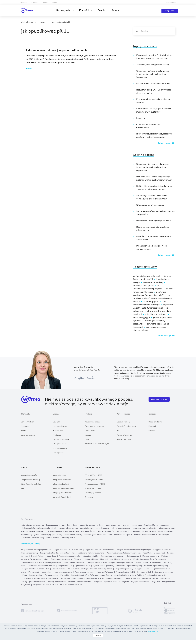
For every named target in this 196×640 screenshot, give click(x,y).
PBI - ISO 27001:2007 (93, 475)
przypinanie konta (55, 531)
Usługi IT (56, 422)
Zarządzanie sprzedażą (39, 559)
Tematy (42, 22)
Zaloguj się (171, 2)
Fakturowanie (160, 559)
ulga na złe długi (149, 531)
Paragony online (51, 575)
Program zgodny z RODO (95, 484)
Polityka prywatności (93, 493)
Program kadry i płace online (40, 572)
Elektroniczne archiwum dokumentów (115, 559)
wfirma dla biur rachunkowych (147, 276)
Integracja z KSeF (144, 572)
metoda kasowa (86, 528)
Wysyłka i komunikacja (140, 581)
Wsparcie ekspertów (29, 475)
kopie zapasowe (53, 525)
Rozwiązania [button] (63, 10)
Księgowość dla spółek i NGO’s (45, 585)
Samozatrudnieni (27, 422)
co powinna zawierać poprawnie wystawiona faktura (152, 298)
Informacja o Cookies (93, 488)
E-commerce (58, 431)
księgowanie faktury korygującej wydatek (39, 528)
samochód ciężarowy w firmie (91, 525)
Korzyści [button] (84, 10)
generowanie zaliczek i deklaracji (144, 525)
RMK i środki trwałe (150, 578)
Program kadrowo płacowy (101, 569)
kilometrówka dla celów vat (128, 531)
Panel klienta (155, 562)
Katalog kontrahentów (142, 559)
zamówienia (111, 525)
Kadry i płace (90, 431)
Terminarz (78, 559)
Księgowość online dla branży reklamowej (124, 553)
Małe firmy (25, 426)
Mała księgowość (58, 569)
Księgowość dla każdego (78, 569)
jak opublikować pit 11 (61, 22)
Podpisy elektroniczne (57, 581)
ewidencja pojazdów (106, 531)
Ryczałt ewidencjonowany (103, 566)
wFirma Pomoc (27, 22)
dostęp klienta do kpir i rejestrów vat (80, 531)
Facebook (152, 426)
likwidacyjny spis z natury (51, 534)
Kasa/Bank (147, 553)
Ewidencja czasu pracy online (56, 562)
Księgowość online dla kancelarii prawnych (134, 550)
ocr (119, 525)
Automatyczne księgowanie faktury (152, 64)
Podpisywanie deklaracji (30, 480)
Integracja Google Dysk (62, 497)
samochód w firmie (69, 525)
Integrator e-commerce (62, 480)
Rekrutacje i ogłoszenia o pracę (129, 566)
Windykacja (51, 556)
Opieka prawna (133, 556)
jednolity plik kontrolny (156, 314)
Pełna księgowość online (85, 572)
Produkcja (57, 435)
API (22, 488)
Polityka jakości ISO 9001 (95, 480)
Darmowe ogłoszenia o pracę (156, 566)
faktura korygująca (141, 317)
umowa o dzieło (53, 538)
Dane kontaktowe (155, 422)
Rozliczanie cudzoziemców (69, 556)
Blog (119, 431)
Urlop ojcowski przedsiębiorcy (150, 205)
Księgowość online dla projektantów (99, 550)
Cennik (45, 2)
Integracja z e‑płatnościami (63, 488)
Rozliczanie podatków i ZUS (111, 578)
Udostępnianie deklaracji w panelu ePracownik (56, 50)
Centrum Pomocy (123, 422)
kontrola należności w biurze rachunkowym (151, 534)
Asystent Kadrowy (124, 439)
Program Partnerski (105, 572)
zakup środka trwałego (68, 528)
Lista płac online (93, 562)
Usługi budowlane (60, 444)
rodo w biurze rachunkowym (32, 525)
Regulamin (89, 497)
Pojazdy (125, 581)
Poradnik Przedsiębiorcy (126, 426)
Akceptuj (98, 636)
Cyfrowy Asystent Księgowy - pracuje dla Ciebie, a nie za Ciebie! (116, 575)
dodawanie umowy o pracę (33, 538)
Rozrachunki (165, 578)
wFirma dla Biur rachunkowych (97, 444)
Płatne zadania (142, 562)
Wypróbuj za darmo (159, 399)
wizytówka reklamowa (121, 528)
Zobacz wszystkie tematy (30, 544)
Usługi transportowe (61, 439)
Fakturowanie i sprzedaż (94, 426)
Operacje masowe (132, 578)
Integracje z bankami (61, 484)
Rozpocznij (169, 11)
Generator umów (77, 562)
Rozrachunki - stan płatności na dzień (153, 220)
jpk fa (37, 534)
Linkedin (152, 431)
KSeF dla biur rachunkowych (71, 585)
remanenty (165, 525)
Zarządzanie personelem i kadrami (41, 566)
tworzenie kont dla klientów (144, 528)
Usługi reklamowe (60, 448)
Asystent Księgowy (124, 435)
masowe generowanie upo (95, 534)
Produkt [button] (34, 2)
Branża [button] (24, 2)
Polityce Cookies (153, 631)
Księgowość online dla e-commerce (68, 550)
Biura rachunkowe (28, 435)
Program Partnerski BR (125, 572)
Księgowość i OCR (65, 566)
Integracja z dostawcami (62, 493)
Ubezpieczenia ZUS (91, 556)
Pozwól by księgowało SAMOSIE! (74, 575)
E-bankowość (159, 553)
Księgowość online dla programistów (36, 550)
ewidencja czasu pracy (143, 285)
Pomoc (115, 10)
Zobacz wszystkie (166, 143)
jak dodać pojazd (151, 301)
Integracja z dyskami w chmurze (107, 581)
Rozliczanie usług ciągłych (61, 559)
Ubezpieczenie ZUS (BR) (32, 562)
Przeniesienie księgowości (155, 575)
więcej (29, 68)
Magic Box (156, 581)
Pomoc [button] (55, 2)
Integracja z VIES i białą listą (34, 581)
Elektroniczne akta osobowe (113, 556)
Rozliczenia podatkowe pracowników (118, 562)
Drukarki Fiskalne (38, 556)
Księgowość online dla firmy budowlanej (88, 553)
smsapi (126, 525)
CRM (87, 439)
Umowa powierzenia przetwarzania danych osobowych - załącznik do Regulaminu (152, 74)
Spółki (23, 431)
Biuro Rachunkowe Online (31, 484)
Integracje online (59, 475)
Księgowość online (92, 422)
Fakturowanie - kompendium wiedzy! (153, 83)
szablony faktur (68, 538)
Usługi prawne (58, 452)
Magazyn (140, 118)
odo (110, 534)
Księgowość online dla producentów (55, 553)
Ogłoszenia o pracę (82, 566)
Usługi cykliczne (91, 559)
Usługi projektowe (60, 426)
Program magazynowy (124, 569)
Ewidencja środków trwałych (79, 581)
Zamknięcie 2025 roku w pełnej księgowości (40, 578)
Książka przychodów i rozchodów (36, 569)
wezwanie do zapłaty (153, 282)
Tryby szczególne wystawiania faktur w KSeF (78, 578)
